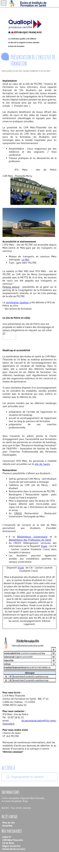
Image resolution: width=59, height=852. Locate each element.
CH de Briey (8, 842)
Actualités (7, 825)
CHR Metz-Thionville (12, 840)
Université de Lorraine (13, 848)
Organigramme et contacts (27, 777)
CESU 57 (6, 837)
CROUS (17, 542)
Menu (4, 3)
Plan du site (8, 822)
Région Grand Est (11, 845)
